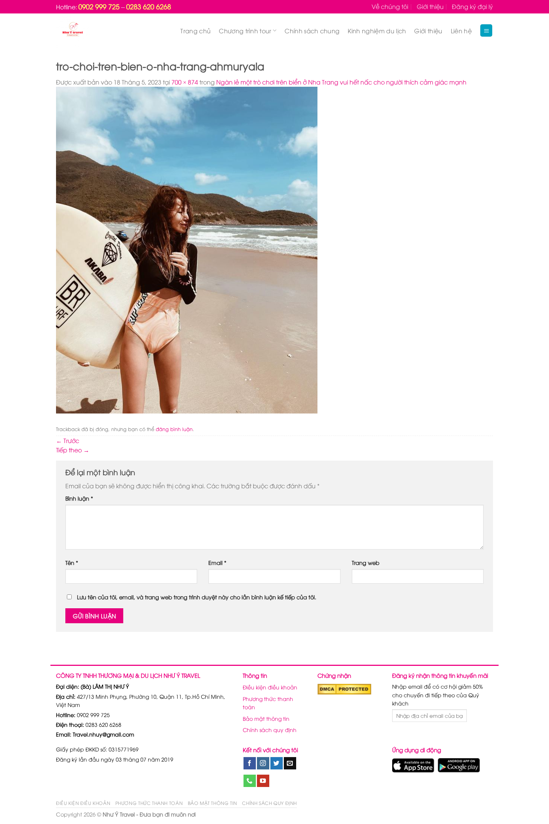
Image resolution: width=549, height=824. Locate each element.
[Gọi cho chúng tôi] (250, 781)
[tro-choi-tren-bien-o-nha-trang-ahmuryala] (186, 249)
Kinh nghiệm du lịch (377, 31)
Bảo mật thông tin (266, 718)
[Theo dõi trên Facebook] (250, 763)
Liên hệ (461, 31)
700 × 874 (184, 82)
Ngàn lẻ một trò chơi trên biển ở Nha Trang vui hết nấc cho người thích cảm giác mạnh (341, 82)
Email (217, 562)
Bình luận (79, 498)
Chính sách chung (312, 31)
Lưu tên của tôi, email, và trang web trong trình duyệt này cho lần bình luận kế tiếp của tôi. (196, 596)
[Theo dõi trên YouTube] (263, 781)
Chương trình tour (245, 31)
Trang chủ (195, 31)
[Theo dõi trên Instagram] (263, 763)
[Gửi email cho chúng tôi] (290, 763)
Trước (67, 440)
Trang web (365, 562)
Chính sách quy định (270, 729)
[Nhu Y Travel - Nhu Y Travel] (90, 30)
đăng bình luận (174, 428)
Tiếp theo (72, 450)
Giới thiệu (430, 6)
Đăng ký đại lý (472, 6)
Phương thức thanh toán (268, 702)
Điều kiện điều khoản (270, 687)
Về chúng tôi (390, 6)
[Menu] (486, 30)
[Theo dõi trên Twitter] (276, 763)
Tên (71, 562)
